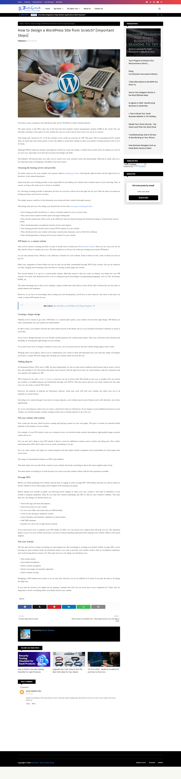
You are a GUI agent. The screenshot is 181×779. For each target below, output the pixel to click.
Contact (160, 762)
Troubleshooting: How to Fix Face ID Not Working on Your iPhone (142, 136)
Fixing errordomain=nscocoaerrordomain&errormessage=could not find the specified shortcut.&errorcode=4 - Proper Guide (143, 72)
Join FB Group (49, 2)
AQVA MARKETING (33, 691)
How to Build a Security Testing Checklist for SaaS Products (31, 670)
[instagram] (161, 2)
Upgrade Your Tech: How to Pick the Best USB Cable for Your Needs (67, 670)
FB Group (152, 762)
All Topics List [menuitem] (72, 9)
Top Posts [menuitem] (57, 9)
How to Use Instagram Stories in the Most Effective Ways (142, 93)
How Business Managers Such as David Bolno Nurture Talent (142, 146)
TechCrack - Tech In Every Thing (42, 763)
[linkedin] (154, 2)
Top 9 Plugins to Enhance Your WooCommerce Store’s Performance (141, 62)
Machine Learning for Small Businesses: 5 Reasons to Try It (141, 50)
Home (20, 2)
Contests (27, 2)
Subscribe (143, 198)
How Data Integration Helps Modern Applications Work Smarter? (61, 15)
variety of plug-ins (46, 379)
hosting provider (72, 173)
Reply (28, 703)
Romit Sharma (31, 41)
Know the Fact (37, 2)
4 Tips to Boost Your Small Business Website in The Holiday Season (142, 115)
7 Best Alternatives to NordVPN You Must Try (143, 83)
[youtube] (158, 2)
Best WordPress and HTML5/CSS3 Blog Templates (72, 306)
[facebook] (147, 2)
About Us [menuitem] (87, 9)
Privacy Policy (141, 762)
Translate (142, 167)
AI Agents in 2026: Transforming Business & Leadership (142, 104)
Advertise (59, 2)
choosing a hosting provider (81, 206)
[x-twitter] (150, 2)
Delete (33, 703)
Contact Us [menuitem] (98, 9)
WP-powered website (86, 247)
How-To (27, 24)
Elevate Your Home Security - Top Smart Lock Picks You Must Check (142, 125)
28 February (29, 694)
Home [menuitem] (47, 9)
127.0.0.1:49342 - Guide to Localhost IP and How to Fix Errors (103, 670)
